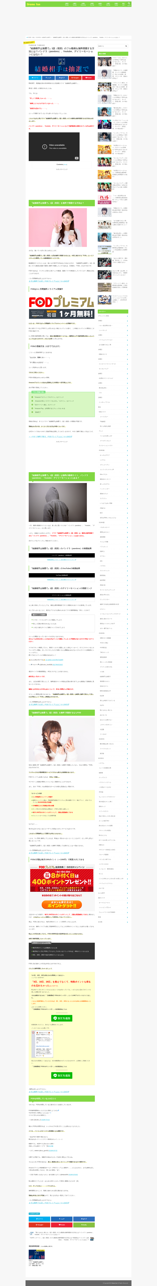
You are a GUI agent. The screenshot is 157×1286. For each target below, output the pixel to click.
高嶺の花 (102, 585)
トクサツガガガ (103, 864)
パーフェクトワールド (105, 340)
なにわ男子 (101, 893)
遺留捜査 (102, 537)
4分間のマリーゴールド (106, 378)
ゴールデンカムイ (105, 440)
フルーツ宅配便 (103, 854)
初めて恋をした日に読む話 (107, 816)
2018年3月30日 (73, 1174)
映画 (99, 917)
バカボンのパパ (104, 527)
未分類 (100, 922)
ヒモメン (102, 609)
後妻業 (101, 773)
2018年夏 (101, 522)
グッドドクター (104, 599)
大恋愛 (102, 729)
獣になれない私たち (106, 710)
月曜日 (67, 4)
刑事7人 (102, 551)
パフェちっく (104, 546)
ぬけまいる (103, 715)
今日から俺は (104, 643)
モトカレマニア (103, 368)
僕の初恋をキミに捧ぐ (105, 801)
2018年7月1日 (45, 1120)
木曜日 (92, 4)
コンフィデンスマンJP (107, 469)
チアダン (102, 556)
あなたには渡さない (106, 720)
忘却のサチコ (104, 686)
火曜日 (75, 4)
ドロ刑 (102, 671)
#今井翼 (50, 1146)
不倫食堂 (102, 421)
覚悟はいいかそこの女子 (107, 623)
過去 (123, 4)
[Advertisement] (78, 21)
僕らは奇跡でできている (107, 700)
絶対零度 (102, 580)
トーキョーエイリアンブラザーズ (110, 614)
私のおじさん (103, 835)
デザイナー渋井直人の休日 (107, 849)
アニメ (101, 431)
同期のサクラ (103, 354)
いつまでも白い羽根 (106, 503)
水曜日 (83, 4)
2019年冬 (101, 758)
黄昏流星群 (103, 657)
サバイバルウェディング (107, 590)
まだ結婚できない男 (105, 344)
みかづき (101, 888)
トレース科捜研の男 (105, 768)
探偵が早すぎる (104, 594)
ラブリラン (103, 498)
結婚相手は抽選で (35, 1213)
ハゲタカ (102, 566)
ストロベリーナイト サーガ (107, 364)
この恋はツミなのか (105, 787)
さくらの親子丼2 (104, 821)
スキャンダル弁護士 (105, 830)
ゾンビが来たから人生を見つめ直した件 (111, 878)
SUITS (102, 705)
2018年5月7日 (53, 1150)
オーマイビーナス (104, 902)
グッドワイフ (103, 777)
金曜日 (100, 4)
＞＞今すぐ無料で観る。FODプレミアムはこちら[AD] (49, 437)
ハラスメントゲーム (105, 782)
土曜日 (108, 4)
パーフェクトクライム (105, 883)
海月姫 (102, 753)
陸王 (101, 513)
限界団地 (102, 575)
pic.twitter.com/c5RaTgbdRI (54, 660)
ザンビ (101, 873)
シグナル (102, 460)
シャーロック (103, 330)
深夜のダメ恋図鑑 (105, 638)
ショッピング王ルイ (105, 907)
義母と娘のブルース (106, 618)
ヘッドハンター (104, 489)
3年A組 (101, 792)
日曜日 (116, 4)
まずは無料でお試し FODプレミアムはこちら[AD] (48, 281)
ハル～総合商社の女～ (105, 325)
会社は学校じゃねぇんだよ (108, 517)
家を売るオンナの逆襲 (105, 825)
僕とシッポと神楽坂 (106, 662)
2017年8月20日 (58, 664)
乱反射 (102, 695)
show (65, 164)
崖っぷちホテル (104, 484)
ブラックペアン (104, 465)
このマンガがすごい (106, 724)
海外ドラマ (101, 898)
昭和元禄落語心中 (105, 691)
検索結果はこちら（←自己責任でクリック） (61, 559)
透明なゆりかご (104, 532)
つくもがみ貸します (106, 436)
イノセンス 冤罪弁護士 (106, 869)
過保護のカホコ (104, 681)
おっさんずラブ (104, 455)
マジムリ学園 (104, 542)
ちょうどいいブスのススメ (107, 797)
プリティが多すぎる (106, 667)
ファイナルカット (105, 748)
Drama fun (33, 4)
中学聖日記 (103, 647)
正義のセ (102, 508)
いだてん (101, 763)
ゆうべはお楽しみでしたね (107, 840)
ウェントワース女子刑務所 (107, 912)
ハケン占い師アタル (105, 859)
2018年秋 (101, 633)
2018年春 (101, 450)
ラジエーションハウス (105, 445)
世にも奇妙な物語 (105, 426)
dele (101, 561)
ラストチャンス (104, 570)
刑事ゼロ (101, 845)
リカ (100, 392)
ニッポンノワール (104, 402)
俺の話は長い (103, 388)
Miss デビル (103, 474)
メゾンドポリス (103, 811)
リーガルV (103, 734)
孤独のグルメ (104, 493)
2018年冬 (101, 739)
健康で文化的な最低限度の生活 (109, 604)
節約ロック (102, 806)
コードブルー (104, 416)
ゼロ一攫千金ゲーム (106, 628)
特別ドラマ (102, 412)
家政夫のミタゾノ (105, 479)
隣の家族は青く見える (107, 744)
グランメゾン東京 (103, 316)
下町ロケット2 (104, 652)
